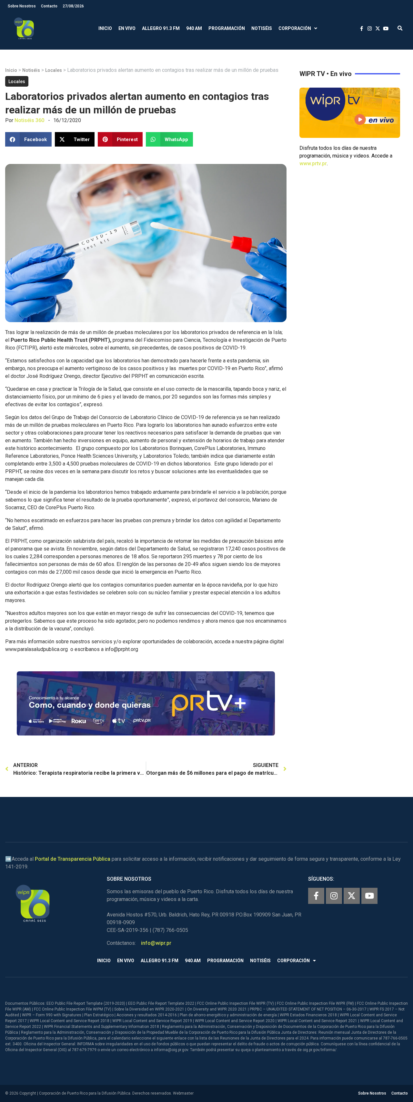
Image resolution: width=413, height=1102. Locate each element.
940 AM (194, 28)
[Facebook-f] (316, 896)
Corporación (294, 28)
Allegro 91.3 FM (161, 28)
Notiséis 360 (29, 120)
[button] (400, 28)
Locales (53, 70)
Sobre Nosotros (22, 6)
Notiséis (261, 28)
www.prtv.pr (313, 163)
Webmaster (183, 1093)
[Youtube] (369, 896)
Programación (226, 28)
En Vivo (127, 28)
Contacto (49, 6)
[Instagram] (334, 896)
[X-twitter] (352, 896)
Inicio (105, 28)
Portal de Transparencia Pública (72, 859)
